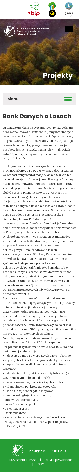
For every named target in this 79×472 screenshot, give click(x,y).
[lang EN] (69, 13)
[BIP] (33, 13)
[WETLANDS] (69, 6)
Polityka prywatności (58, 460)
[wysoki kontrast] (52, 13)
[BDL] (52, 6)
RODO (40, 464)
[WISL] (34, 6)
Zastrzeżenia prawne (22, 460)
